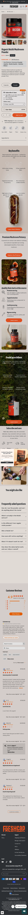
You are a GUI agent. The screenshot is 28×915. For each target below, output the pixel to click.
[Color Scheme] (2, 912)
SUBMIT (7, 462)
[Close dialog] (27, 449)
